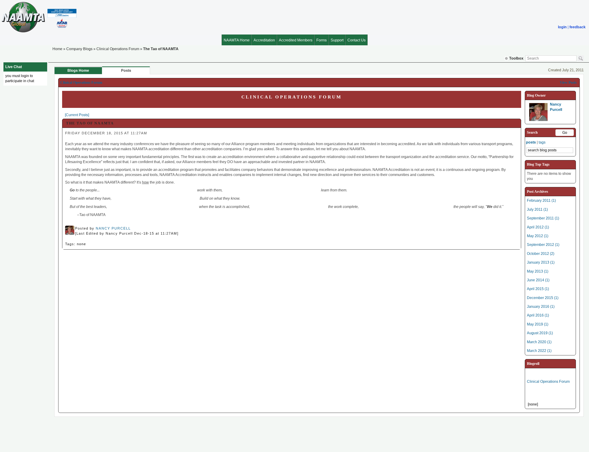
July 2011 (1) (537, 209)
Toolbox (516, 58)
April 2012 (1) (538, 227)
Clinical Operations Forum (117, 49)
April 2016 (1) (538, 315)
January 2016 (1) (540, 306)
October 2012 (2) (540, 254)
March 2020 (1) (539, 342)
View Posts (568, 82)
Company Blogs (79, 49)
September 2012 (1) (543, 245)
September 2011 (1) (543, 218)
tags (542, 142)
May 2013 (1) (537, 271)
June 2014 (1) (538, 280)
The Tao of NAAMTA (161, 49)
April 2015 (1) (538, 289)
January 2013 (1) (540, 262)
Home (57, 49)
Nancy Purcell (113, 228)
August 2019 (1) (540, 333)
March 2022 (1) (539, 351)
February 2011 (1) (541, 200)
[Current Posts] (77, 115)
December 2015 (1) (542, 298)
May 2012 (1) (537, 236)
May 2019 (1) (537, 324)
